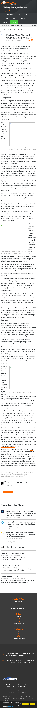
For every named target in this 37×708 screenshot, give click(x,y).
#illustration (16, 475)
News (14, 22)
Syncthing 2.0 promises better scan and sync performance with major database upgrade (20, 524)
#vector (12, 477)
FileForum (11, 692)
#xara (17, 477)
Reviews (10, 30)
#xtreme (21, 477)
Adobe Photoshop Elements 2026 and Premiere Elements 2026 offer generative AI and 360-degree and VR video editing (21, 513)
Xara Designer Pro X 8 (8, 446)
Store (5, 22)
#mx (21, 475)
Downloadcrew (21, 692)
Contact (17, 684)
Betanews (21, 691)
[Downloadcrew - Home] (8, 3)
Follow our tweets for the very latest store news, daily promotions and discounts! (20, 654)
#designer (12, 473)
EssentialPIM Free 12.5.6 (9, 565)
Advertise (21, 686)
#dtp (24, 473)
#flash (3, 475)
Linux (27, 15)
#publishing (5, 477)
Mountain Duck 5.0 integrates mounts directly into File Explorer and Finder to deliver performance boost (20, 535)
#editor (32, 473)
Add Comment (7, 492)
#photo (25, 475)
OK (28, 704)
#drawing (19, 473)
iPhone (5, 18)
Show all (34, 25)
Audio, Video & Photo (16, 25)
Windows (10, 15)
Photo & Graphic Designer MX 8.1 (11, 58)
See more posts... (11, 542)
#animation (5, 473)
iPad (14, 18)
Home (1, 30)
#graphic (8, 475)
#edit (28, 473)
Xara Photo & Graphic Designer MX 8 (17, 450)
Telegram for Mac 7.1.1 (9, 577)
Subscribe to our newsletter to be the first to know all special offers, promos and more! (20, 661)
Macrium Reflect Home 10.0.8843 (13, 554)
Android (23, 18)
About (8, 684)
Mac (19, 15)
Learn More (10, 706)
